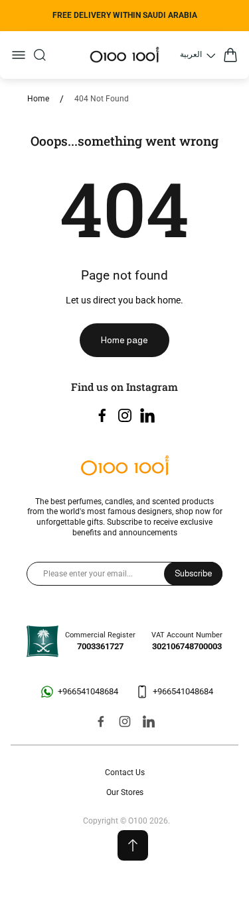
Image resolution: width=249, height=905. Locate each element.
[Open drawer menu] (18, 55)
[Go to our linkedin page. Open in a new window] (147, 415)
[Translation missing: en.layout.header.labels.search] (40, 55)
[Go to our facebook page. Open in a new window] (102, 415)
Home (38, 98)
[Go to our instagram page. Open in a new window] (125, 415)
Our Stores (124, 792)
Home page (124, 340)
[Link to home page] (125, 466)
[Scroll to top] (133, 845)
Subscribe (193, 573)
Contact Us (125, 772)
